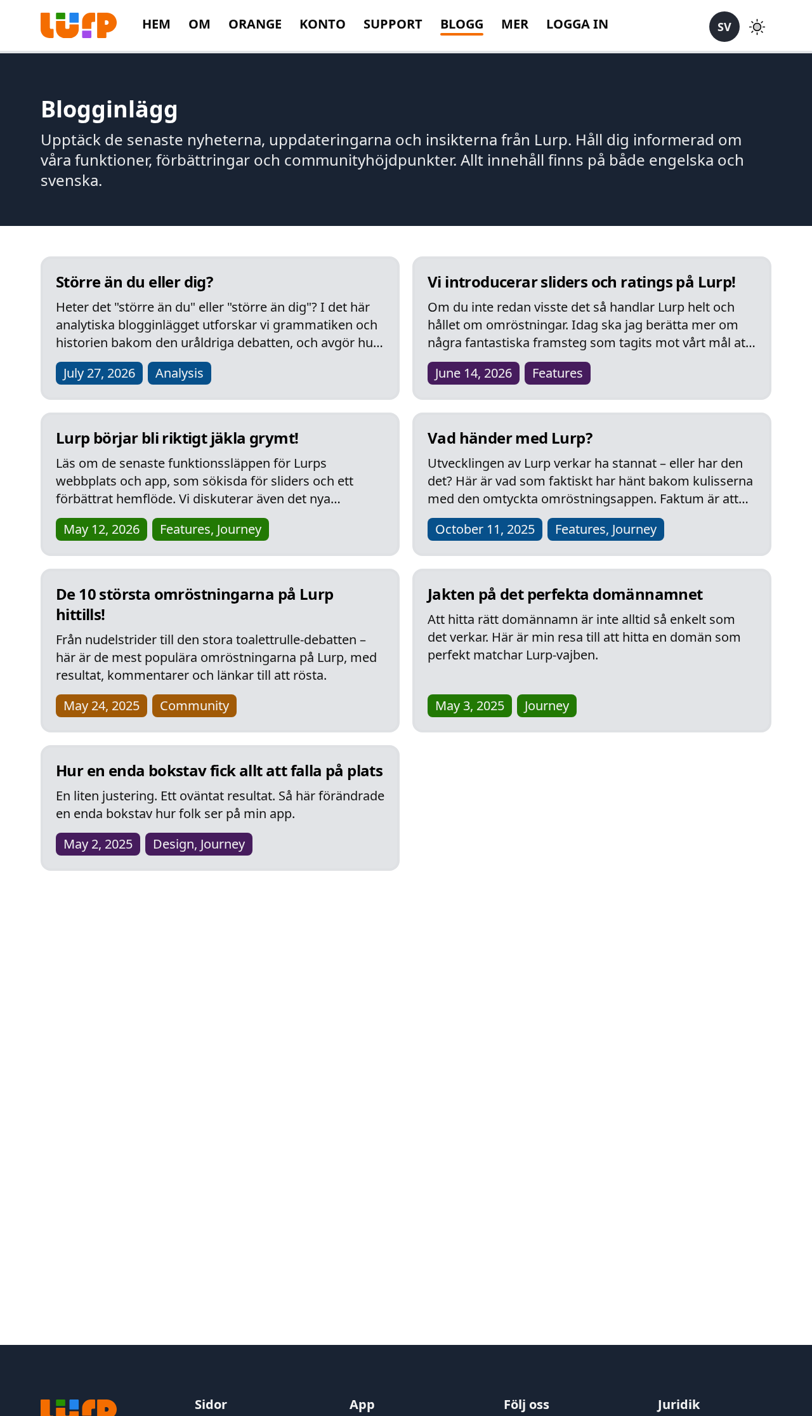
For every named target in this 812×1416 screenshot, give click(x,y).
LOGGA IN (577, 23)
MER (514, 23)
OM (199, 23)
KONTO (322, 23)
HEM (156, 23)
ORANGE (255, 23)
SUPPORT (392, 23)
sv (724, 26)
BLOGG (461, 23)
